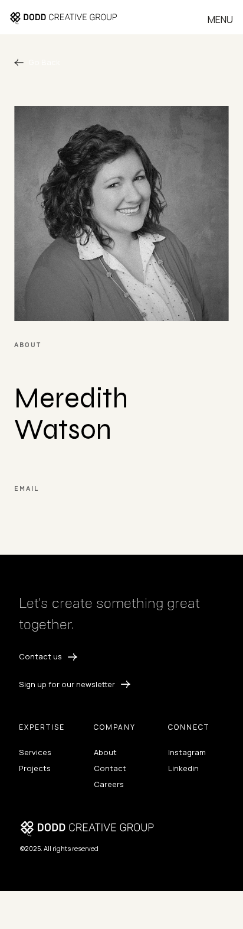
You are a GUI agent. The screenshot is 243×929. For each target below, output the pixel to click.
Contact (110, 768)
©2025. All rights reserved (59, 848)
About (105, 752)
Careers (109, 784)
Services (35, 752)
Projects (35, 768)
